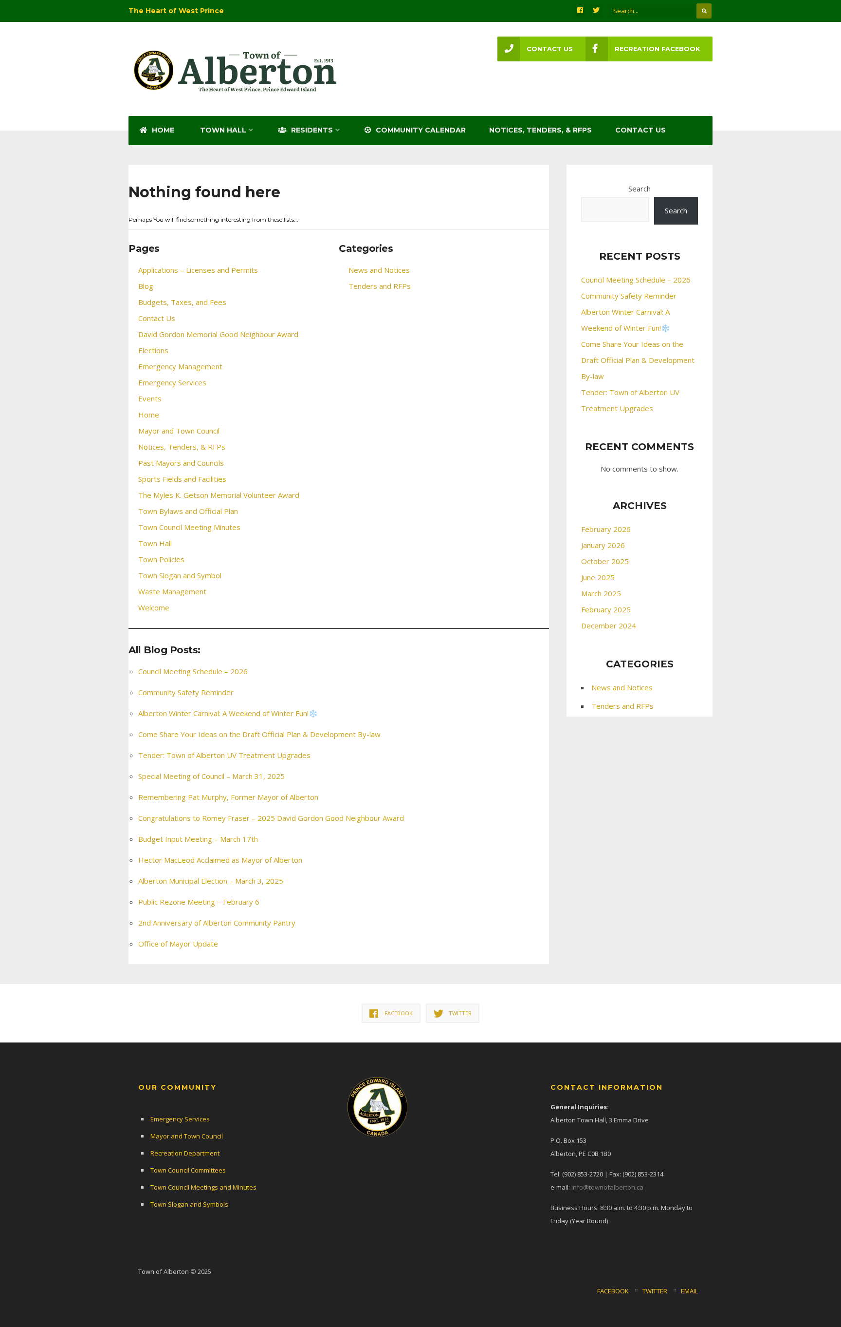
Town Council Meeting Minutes (189, 527)
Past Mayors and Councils (181, 463)
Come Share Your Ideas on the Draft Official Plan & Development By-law (259, 734)
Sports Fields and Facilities (182, 479)
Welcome (153, 607)
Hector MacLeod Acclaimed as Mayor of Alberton (220, 860)
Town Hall (223, 130)
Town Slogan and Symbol (179, 575)
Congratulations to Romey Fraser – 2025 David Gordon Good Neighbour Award (271, 818)
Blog (145, 286)
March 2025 (601, 593)
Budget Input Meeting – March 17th (198, 839)
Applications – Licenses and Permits (198, 270)
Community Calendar (420, 130)
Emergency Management (180, 366)
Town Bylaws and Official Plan (188, 511)
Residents (311, 130)
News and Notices (379, 270)
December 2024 (608, 625)
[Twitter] (596, 10)
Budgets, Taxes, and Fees (182, 302)
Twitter (654, 1291)
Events (150, 398)
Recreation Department (184, 1153)
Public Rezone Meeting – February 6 (198, 902)
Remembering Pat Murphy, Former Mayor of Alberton (228, 797)
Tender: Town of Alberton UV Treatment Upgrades (224, 755)
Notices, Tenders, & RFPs (540, 130)
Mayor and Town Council (178, 431)
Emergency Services (172, 382)
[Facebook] (580, 10)
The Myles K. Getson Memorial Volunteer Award (218, 495)
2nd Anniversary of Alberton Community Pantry (216, 923)
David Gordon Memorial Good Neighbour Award (218, 334)
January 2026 (603, 545)
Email (689, 1291)
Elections (153, 350)
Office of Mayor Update (178, 943)
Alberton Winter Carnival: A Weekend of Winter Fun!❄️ (228, 713)
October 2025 (605, 561)
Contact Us (640, 130)
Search (639, 188)
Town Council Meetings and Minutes (203, 1187)
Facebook (613, 1291)
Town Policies (161, 559)
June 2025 (598, 577)
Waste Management (172, 591)
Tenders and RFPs (379, 286)
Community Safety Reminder (186, 692)
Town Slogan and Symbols (189, 1204)
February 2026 (606, 529)
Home (162, 130)
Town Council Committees (188, 1170)
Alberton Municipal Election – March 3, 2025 (210, 881)
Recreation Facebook (657, 49)
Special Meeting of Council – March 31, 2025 (211, 776)
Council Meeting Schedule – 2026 (193, 671)
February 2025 (606, 609)
